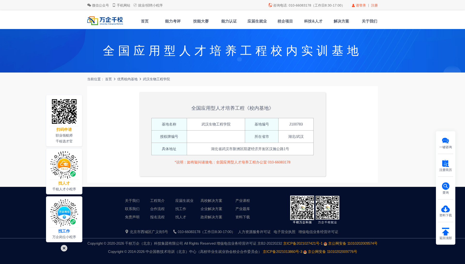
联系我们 (132, 209)
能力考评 (173, 21)
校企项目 (285, 21)
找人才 (180, 217)
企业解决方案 (211, 209)
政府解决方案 (211, 217)
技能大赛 (201, 21)
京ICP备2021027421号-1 (303, 243)
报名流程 (157, 217)
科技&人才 (313, 21)
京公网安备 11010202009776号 (332, 251)
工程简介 (157, 200)
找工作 (180, 209)
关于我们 (369, 21)
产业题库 (242, 209)
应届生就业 (257, 21)
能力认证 (229, 21)
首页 (145, 21)
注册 (374, 5)
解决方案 (341, 21)
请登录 (361, 5)
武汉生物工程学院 (156, 79)
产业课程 (242, 200)
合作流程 (157, 209)
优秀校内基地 (127, 79)
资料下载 (242, 217)
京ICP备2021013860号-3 (282, 251)
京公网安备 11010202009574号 (352, 243)
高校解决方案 (211, 200)
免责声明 (132, 217)
